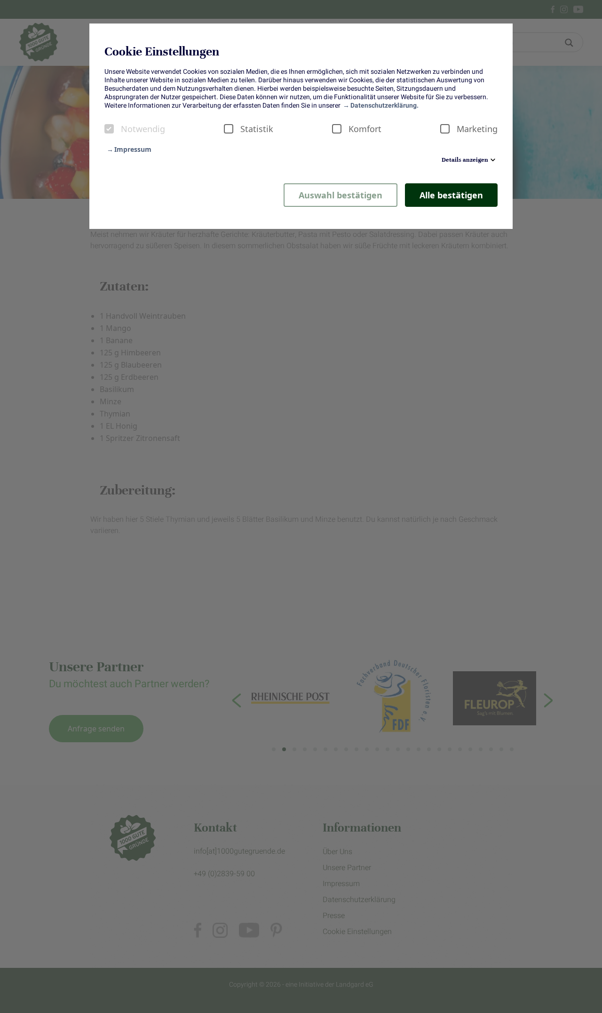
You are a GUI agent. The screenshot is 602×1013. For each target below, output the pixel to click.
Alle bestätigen (451, 195)
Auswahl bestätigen (340, 195)
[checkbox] (109, 128)
